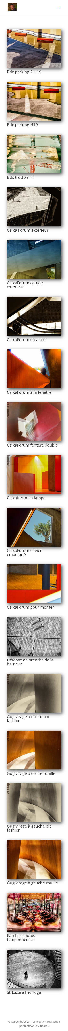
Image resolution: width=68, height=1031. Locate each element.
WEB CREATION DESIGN (35, 1026)
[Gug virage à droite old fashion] (34, 711)
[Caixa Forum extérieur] (34, 225)
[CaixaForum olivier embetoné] (34, 545)
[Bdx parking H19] (34, 119)
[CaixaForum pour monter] (34, 602)
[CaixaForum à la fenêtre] (34, 387)
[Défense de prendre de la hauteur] (34, 655)
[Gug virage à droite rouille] (34, 768)
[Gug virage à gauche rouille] (34, 878)
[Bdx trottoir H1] (34, 172)
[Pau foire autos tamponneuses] (34, 930)
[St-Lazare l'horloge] (34, 987)
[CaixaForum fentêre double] (34, 440)
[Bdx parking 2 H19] (34, 67)
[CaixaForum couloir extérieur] (34, 278)
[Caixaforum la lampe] (34, 492)
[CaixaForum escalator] (34, 334)
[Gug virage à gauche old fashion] (34, 821)
